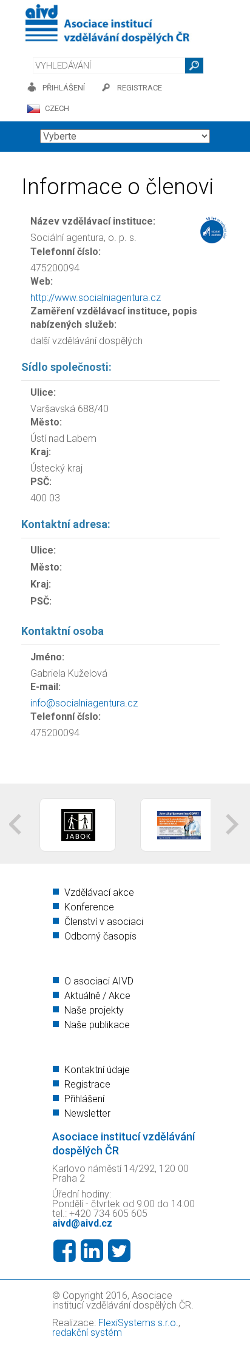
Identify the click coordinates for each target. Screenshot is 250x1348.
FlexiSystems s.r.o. (138, 1323)
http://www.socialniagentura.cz (95, 297)
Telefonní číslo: (65, 251)
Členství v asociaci (103, 921)
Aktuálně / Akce (97, 995)
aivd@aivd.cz (82, 1223)
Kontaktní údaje (97, 1069)
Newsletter (87, 1113)
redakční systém (87, 1332)
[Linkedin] (92, 1251)
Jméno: (47, 657)
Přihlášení (84, 1099)
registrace (139, 87)
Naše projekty (94, 1010)
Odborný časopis (100, 936)
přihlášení (63, 87)
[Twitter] (119, 1251)
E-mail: (45, 687)
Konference (89, 907)
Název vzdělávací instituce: (92, 221)
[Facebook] (64, 1251)
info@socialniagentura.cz (84, 703)
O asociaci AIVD (98, 981)
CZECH (57, 108)
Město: (46, 422)
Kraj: (40, 452)
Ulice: (43, 392)
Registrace (87, 1084)
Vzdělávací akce (99, 892)
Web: (41, 281)
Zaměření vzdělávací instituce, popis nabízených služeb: (113, 317)
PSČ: (41, 481)
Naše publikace (97, 1025)
